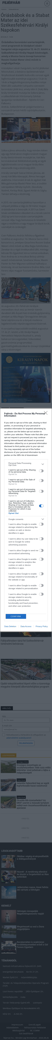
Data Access (26, 626)
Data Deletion (10, 626)
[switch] (41, 470)
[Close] (46, 413)
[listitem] (26, 464)
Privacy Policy (42, 626)
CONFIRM (16, 616)
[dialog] (26, 520)
